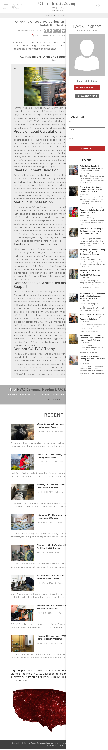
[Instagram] (55, 31)
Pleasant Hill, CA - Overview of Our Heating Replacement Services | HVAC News (92, 296)
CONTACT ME (87, 149)
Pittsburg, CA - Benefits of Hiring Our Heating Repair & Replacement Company (92, 252)
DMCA (60, 745)
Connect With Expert (86, 88)
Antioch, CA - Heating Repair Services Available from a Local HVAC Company (92, 231)
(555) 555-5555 (87, 81)
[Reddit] (64, 31)
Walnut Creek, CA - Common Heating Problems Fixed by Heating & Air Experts (92, 189)
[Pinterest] (59, 31)
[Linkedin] (50, 31)
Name (71, 121)
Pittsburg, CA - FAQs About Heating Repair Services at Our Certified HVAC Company (92, 272)
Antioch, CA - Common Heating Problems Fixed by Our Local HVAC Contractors (92, 358)
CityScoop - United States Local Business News (39, 743)
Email (71, 138)
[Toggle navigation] (5, 6)
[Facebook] (46, 31)
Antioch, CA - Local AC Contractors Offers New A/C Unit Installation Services (91, 168)
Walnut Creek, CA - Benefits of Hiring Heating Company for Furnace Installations (92, 316)
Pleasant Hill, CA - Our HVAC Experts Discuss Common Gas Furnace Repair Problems (92, 337)
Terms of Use (65, 743)
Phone (71, 130)
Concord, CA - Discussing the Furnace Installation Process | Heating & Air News (92, 210)
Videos (45, 15)
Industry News (58, 15)
